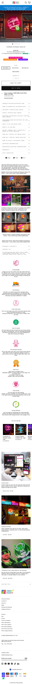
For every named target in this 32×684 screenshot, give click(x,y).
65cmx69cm (6, 68)
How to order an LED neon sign (14, 106)
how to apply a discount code (14, 140)
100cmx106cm (15, 71)
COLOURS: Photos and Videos (13, 109)
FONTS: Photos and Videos (12, 112)
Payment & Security (10, 246)
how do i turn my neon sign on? (14, 137)
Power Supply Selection (7, 630)
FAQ (2, 616)
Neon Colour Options (6, 624)
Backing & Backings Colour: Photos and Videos (16, 116)
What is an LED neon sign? (12, 124)
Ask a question (8, 152)
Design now (8, 491)
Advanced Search (5, 598)
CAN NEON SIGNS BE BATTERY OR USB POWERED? (15, 120)
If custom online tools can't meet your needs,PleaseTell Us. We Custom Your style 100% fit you (15, 253)
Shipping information (10, 143)
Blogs (2, 605)
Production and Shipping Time (13, 103)
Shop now (7, 534)
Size (16, 65)
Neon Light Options (5, 622)
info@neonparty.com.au (6, 654)
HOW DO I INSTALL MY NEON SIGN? (14, 134)
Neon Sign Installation (6, 626)
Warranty (6, 149)
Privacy (3, 618)
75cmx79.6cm (15, 68)
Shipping (14, 51)
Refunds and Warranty (6, 607)
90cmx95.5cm (25, 68)
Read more (8, 578)
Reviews (3, 614)
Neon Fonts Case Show (6, 628)
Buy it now (16, 88)
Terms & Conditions (5, 620)
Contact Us (7, 249)
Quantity (16, 75)
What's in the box (9, 127)
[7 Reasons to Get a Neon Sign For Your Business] (16, 553)
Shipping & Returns (5, 609)
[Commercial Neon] (16, 510)
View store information (8, 98)
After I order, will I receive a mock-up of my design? (14, 131)
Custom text (6, 584)
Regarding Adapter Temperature (14, 146)
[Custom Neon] (16, 466)
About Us (3, 603)
